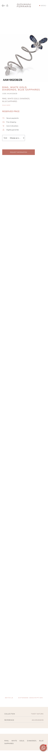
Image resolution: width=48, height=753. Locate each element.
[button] (43, 747)
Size (5, 138)
